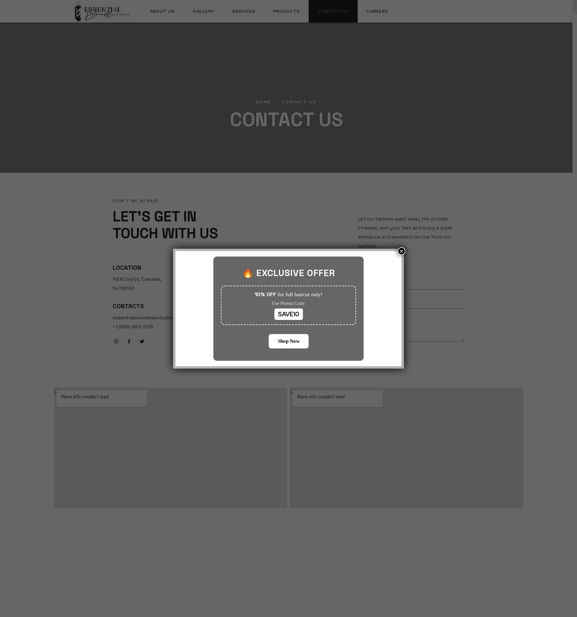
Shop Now (289, 341)
